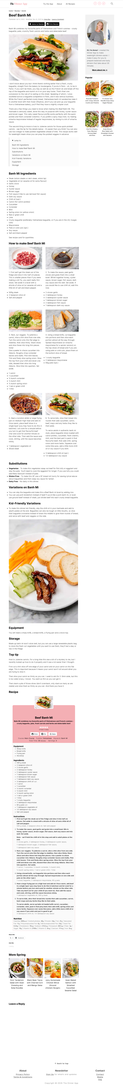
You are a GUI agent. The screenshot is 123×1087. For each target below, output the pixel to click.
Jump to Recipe (37, 24)
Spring (24, 10)
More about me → (99, 70)
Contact (100, 1074)
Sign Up (50, 1074)
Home (11, 10)
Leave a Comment (58, 19)
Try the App (48, 4)
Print (36, 734)
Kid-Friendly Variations (21, 158)
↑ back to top (61, 1063)
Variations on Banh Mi (21, 155)
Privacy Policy (23, 1074)
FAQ (100, 1080)
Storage (15, 165)
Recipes (17, 10)
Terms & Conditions (22, 1077)
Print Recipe (54, 24)
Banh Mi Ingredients (20, 145)
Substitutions (17, 152)
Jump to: (17, 140)
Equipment (16, 162)
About (59, 4)
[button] (40, 727)
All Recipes (70, 4)
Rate (54, 734)
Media (100, 1077)
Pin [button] (44, 734)
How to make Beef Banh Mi (23, 148)
